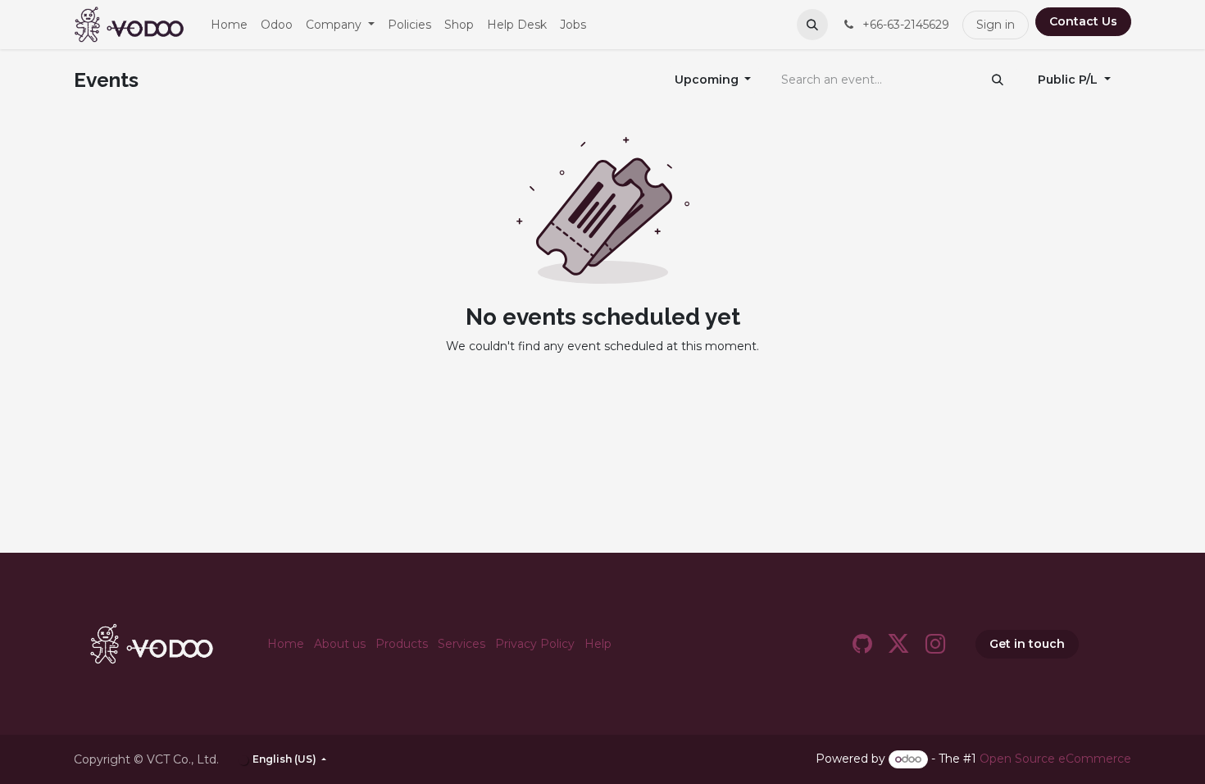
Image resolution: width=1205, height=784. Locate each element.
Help (598, 643)
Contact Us (1083, 21)
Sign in (995, 24)
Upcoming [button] (708, 79)
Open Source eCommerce (1055, 758)
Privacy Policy (535, 643)
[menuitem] (229, 25)
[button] (812, 24)
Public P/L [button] (1069, 79)
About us (340, 643)
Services (461, 643)
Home (285, 643)
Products (401, 643)
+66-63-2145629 (904, 24)
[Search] (997, 80)
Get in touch (1027, 643)
